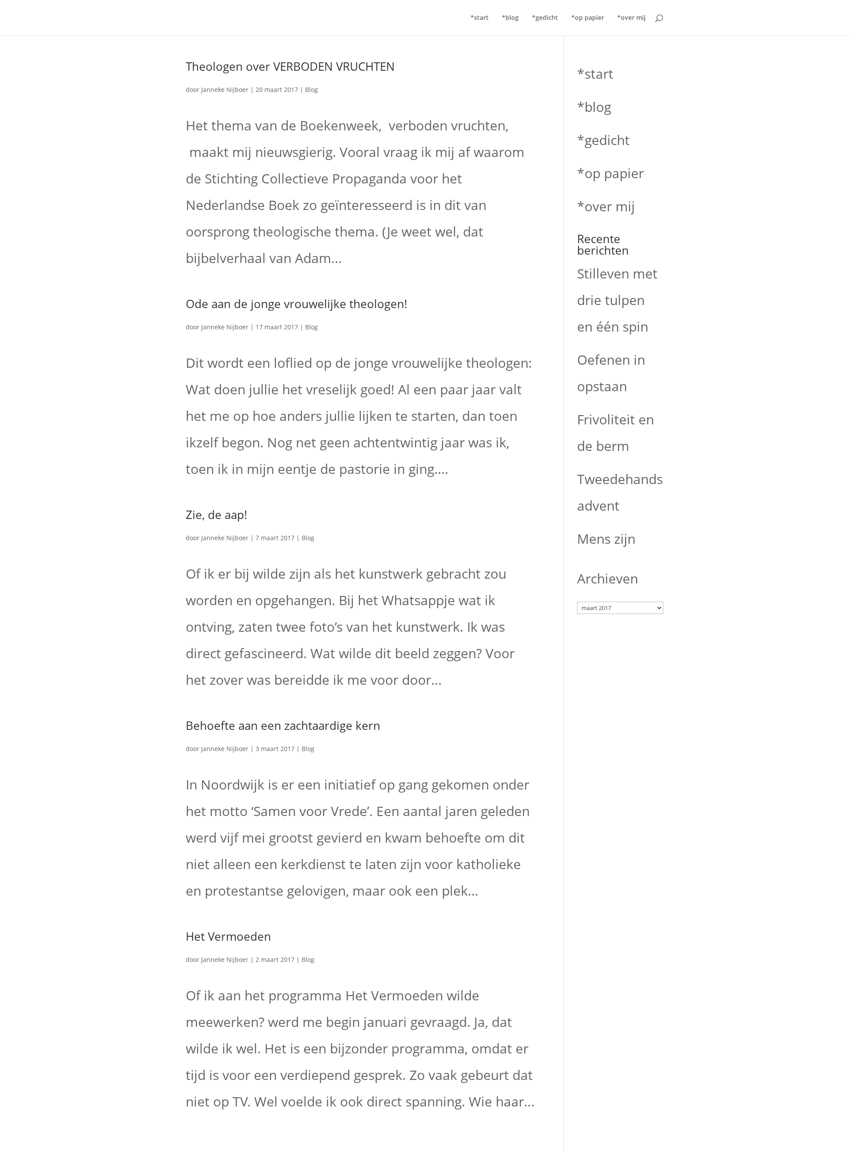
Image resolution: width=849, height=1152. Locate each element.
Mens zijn (606, 539)
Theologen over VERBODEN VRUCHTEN (290, 66)
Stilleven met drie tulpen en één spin (617, 300)
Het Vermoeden (228, 936)
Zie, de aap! (216, 515)
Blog (311, 89)
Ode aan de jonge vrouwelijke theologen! (296, 304)
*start (479, 18)
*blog (510, 18)
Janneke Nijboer (225, 89)
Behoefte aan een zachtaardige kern (283, 725)
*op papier (587, 18)
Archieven (607, 578)
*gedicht (545, 18)
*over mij (631, 18)
